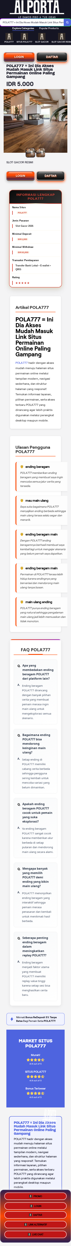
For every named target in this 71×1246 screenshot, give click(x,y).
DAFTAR (52, 56)
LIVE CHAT (37, 1235)
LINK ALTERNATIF (38, 1226)
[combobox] (32, 22)
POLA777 (21, 362)
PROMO (37, 1195)
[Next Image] (64, 121)
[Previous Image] (6, 121)
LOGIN (19, 56)
